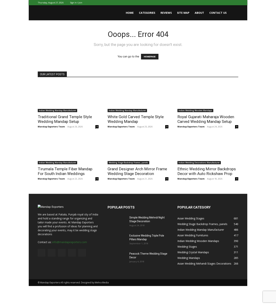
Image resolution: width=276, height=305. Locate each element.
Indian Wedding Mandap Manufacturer (57, 110)
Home (130, 12)
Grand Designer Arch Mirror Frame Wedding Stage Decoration (137, 171)
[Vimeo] (223, 2)
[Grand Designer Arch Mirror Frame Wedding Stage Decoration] (138, 149)
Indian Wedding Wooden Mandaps (195, 110)
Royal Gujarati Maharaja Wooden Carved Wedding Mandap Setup (205, 119)
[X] (217, 2)
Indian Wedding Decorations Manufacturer (199, 162)
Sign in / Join (76, 2)
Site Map (183, 12)
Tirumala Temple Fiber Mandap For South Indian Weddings (65, 171)
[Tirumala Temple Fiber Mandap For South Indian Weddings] (68, 149)
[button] (233, 13)
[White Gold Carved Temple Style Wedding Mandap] (138, 97)
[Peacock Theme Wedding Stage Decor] (117, 258)
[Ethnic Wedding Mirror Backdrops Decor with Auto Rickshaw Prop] (207, 149)
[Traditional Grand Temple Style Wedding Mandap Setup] (68, 97)
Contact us (218, 12)
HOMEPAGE (150, 56)
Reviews (166, 12)
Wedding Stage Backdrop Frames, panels (128, 162)
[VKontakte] (229, 2)
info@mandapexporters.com (69, 242)
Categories (147, 12)
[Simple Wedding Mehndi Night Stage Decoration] (117, 222)
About (199, 12)
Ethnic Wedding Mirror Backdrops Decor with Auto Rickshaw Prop (206, 171)
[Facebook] (210, 2)
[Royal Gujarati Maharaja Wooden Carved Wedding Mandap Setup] (207, 97)
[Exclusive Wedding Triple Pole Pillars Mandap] (117, 240)
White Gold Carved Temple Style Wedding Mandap (136, 119)
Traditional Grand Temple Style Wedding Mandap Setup (65, 119)
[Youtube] (235, 2)
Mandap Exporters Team (51, 126)
